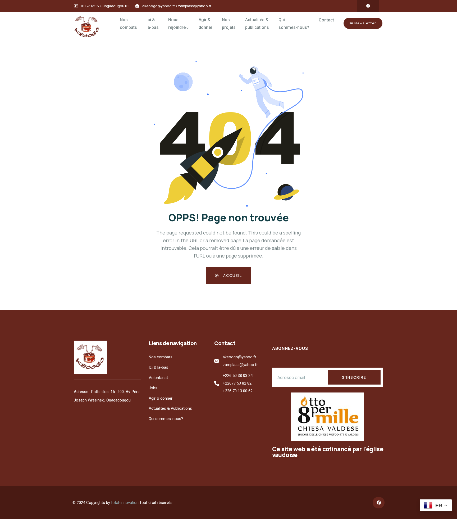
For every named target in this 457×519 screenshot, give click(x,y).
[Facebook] (368, 6)
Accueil (232, 275)
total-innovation (125, 502)
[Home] (88, 27)
